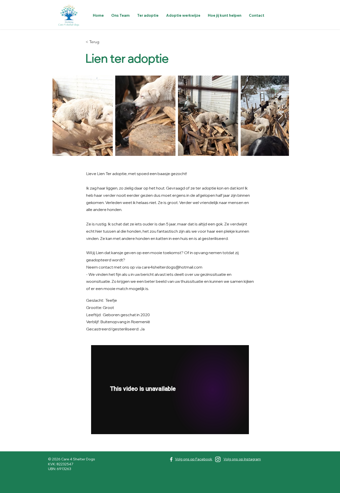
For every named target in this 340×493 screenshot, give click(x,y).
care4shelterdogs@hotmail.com (172, 267)
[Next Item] (280, 116)
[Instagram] (218, 459)
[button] (147, 15)
